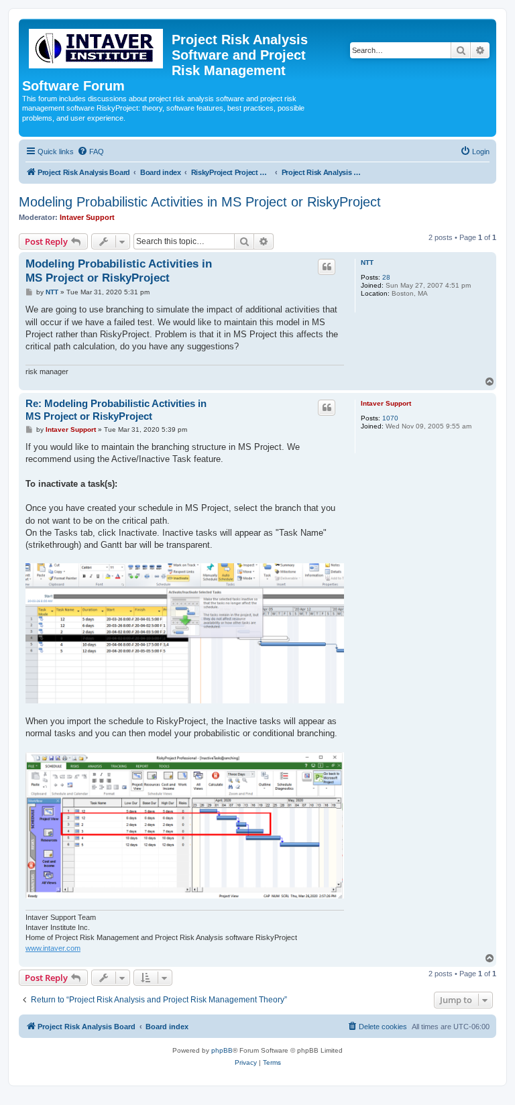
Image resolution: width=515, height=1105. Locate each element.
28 (386, 277)
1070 (390, 418)
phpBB (222, 1050)
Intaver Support (87, 217)
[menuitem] (90, 151)
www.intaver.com (52, 948)
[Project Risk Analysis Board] (97, 46)
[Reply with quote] (326, 267)
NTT (367, 262)
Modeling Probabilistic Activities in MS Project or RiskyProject (200, 201)
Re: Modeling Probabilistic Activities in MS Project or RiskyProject (116, 410)
